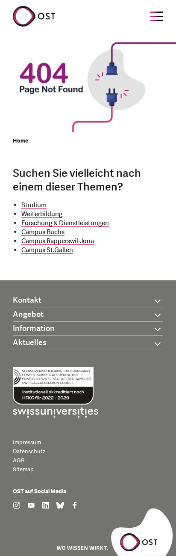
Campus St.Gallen (47, 250)
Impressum (27, 442)
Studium (34, 205)
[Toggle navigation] (156, 16)
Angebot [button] (28, 314)
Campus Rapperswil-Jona (57, 241)
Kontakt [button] (27, 300)
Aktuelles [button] (30, 342)
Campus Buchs (43, 232)
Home (20, 141)
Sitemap (23, 469)
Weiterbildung (41, 214)
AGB (18, 460)
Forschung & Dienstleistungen (65, 223)
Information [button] (34, 328)
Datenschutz (29, 451)
